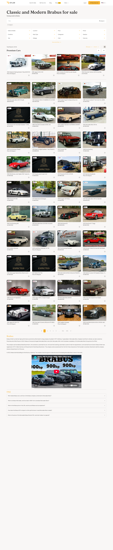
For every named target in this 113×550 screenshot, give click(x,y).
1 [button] (44, 331)
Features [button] (85, 38)
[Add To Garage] (29, 75)
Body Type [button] (35, 34)
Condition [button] (10, 34)
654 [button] (63, 331)
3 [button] (50, 331)
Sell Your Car (43, 3)
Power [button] (84, 30)
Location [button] (35, 30)
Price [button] (59, 30)
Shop (57, 3)
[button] (70, 330)
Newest (88, 47)
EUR (96, 47)
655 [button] (67, 331)
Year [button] (9, 38)
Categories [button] (60, 34)
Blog (50, 3)
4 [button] (53, 331)
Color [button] (59, 38)
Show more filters (55, 42)
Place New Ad (94, 3)
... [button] (59, 331)
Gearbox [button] (85, 34)
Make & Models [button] (11, 30)
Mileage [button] (35, 38)
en (104, 3)
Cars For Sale (32, 3)
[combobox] (56, 21)
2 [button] (47, 331)
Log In (85, 3)
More (65, 3)
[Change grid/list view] (101, 47)
